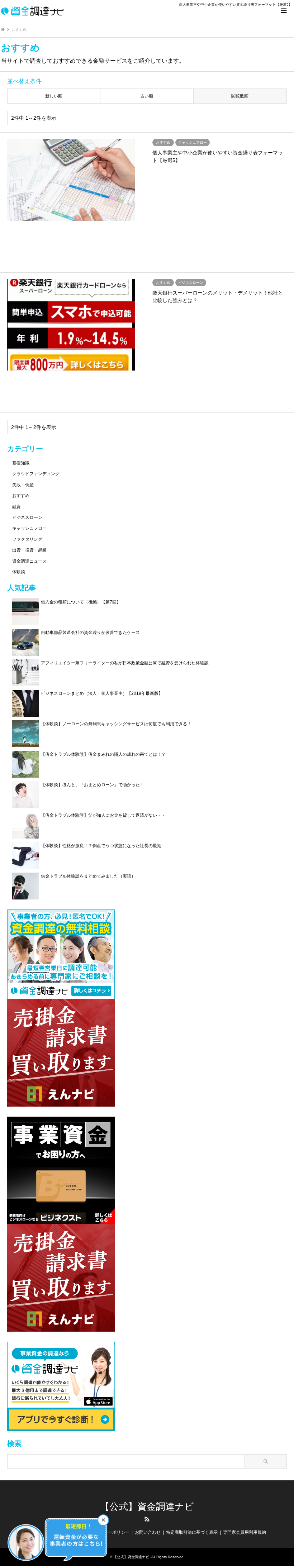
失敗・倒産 (23, 484)
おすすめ (20, 495)
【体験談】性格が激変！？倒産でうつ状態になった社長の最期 (101, 845)
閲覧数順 (239, 96)
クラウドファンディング (36, 473)
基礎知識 (20, 462)
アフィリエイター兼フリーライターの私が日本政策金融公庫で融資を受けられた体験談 (125, 662)
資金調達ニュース (29, 561)
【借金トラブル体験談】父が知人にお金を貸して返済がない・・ (103, 815)
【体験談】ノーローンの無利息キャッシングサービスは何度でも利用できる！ (116, 723)
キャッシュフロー (29, 528)
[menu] (283, 11)
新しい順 (53, 96)
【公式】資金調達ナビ (147, 1506)
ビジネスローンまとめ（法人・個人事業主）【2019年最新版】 (102, 693)
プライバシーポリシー (107, 1532)
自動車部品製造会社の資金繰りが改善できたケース (90, 632)
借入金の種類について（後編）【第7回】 (81, 602)
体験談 (18, 571)
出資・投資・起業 (29, 550)
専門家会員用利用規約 (244, 1532)
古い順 (146, 96)
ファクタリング (27, 539)
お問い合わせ (148, 1532)
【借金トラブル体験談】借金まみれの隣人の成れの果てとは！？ (103, 754)
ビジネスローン (27, 517)
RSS (147, 1519)
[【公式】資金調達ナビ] (32, 10)
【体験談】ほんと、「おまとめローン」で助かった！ (92, 784)
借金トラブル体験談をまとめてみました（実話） (88, 876)
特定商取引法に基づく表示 (192, 1532)
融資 (16, 506)
